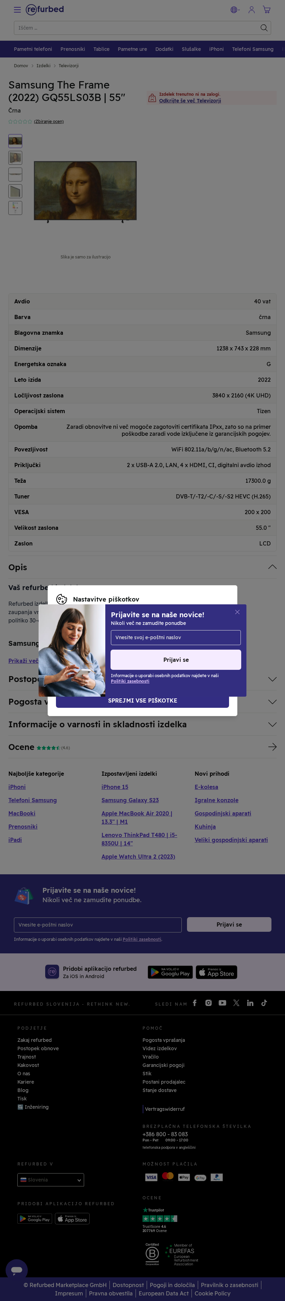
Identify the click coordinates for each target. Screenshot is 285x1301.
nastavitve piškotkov (174, 636)
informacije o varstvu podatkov (168, 643)
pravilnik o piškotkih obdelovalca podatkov (132, 651)
